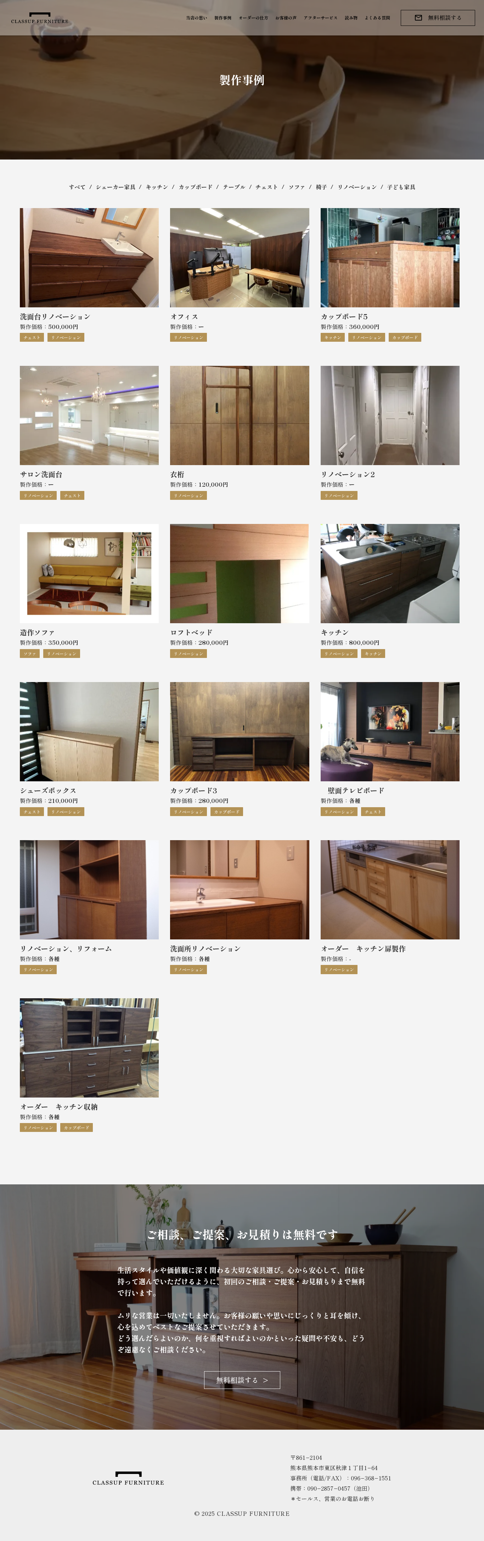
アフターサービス (321, 18)
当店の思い (196, 18)
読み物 (351, 18)
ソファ (296, 187)
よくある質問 (377, 18)
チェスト (266, 187)
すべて (77, 187)
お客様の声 (286, 18)
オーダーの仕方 (253, 18)
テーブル (234, 187)
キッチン (157, 187)
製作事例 (222, 18)
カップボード (196, 187)
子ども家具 (401, 187)
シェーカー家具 (115, 187)
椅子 (321, 187)
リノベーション (357, 187)
